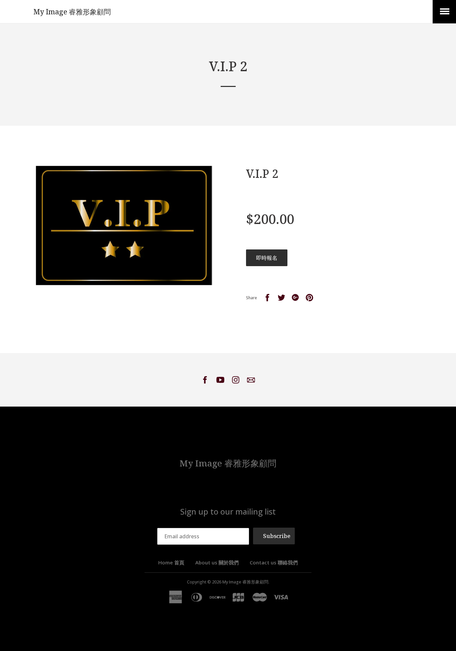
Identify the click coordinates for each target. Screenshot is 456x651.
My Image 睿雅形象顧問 (72, 11)
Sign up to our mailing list (228, 511)
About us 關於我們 (217, 562)
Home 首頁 (171, 562)
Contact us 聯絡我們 (274, 562)
